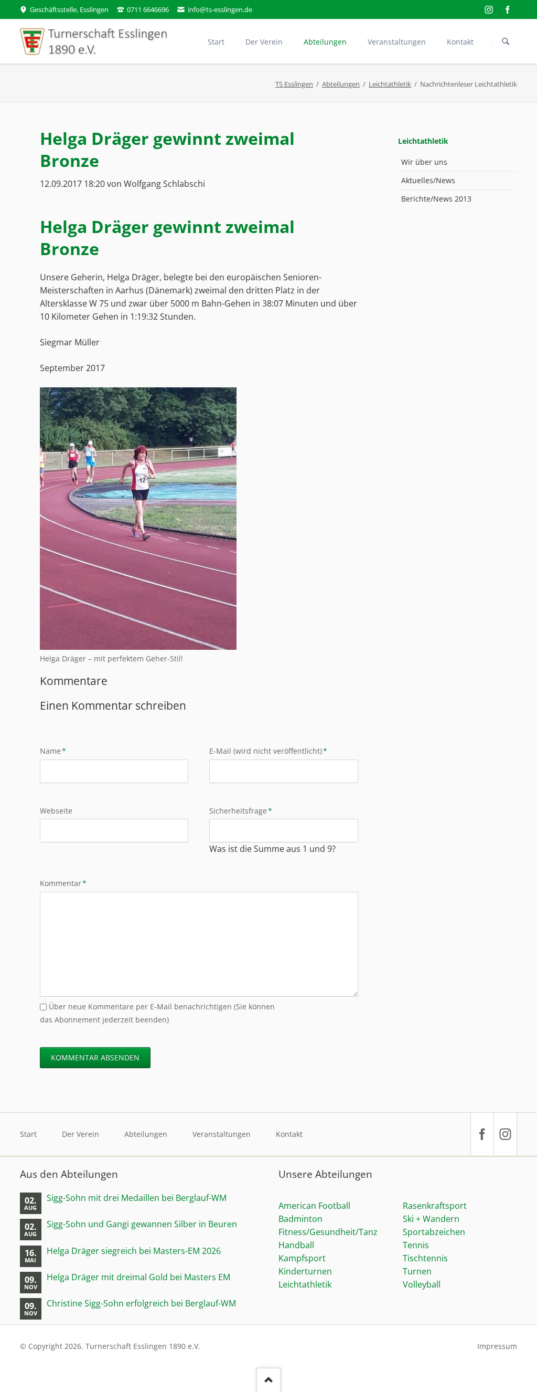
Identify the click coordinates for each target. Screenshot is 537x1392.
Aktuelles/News (428, 180)
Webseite (56, 811)
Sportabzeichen (434, 1232)
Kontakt (289, 1134)
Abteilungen (341, 84)
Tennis (416, 1245)
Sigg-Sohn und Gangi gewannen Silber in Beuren (142, 1224)
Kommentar (63, 883)
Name (57, 750)
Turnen (417, 1271)
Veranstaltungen (221, 1134)
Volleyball (422, 1284)
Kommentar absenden (95, 1057)
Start (28, 1134)
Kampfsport (302, 1258)
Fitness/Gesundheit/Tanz (328, 1232)
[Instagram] (488, 9)
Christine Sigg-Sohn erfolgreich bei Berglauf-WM (141, 1303)
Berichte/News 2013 (436, 199)
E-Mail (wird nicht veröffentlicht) (268, 750)
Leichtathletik (390, 84)
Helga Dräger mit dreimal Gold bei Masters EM (138, 1277)
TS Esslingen (294, 84)
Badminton (300, 1219)
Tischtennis (425, 1258)
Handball (296, 1245)
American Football (314, 1205)
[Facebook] (507, 9)
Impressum (497, 1346)
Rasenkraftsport (435, 1205)
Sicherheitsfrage (240, 810)
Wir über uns (424, 162)
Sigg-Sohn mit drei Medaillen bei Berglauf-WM (137, 1198)
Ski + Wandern (431, 1219)
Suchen (505, 41)
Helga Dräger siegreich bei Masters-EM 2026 (134, 1251)
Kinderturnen (305, 1271)
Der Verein (80, 1134)
